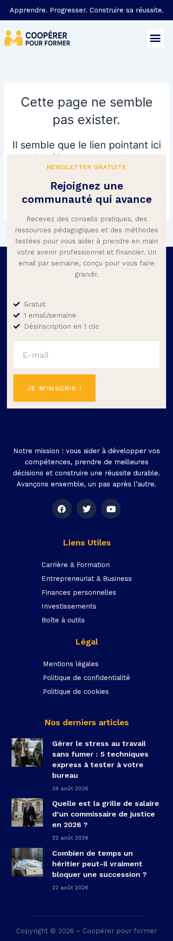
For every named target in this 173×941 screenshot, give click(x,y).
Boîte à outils (63, 620)
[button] (155, 38)
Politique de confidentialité (86, 678)
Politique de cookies (76, 691)
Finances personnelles (79, 592)
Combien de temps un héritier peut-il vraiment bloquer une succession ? (99, 864)
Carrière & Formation (76, 565)
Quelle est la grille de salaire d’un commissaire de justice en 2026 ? (105, 814)
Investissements (69, 606)
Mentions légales (71, 664)
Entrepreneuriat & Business (87, 578)
